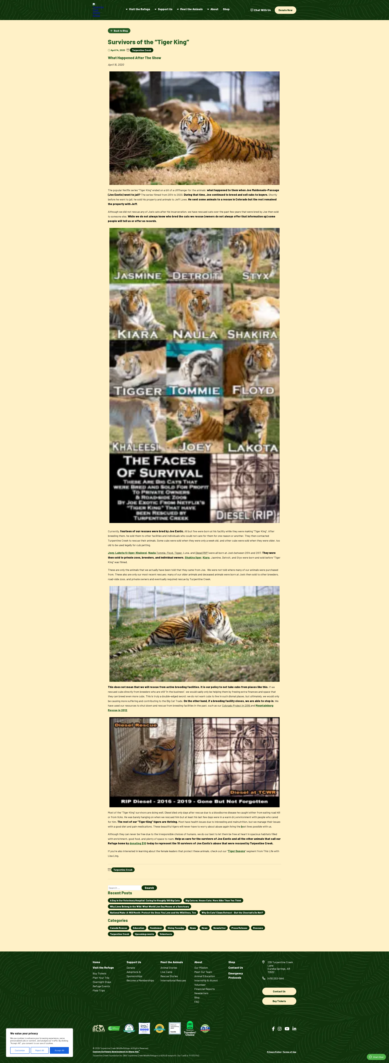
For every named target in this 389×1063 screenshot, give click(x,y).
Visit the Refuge (139, 9)
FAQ (196, 1001)
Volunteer (200, 984)
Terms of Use (289, 1052)
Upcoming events (144, 934)
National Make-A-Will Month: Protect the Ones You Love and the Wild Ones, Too (153, 912)
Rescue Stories (169, 976)
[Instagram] (280, 1028)
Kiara (206, 557)
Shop (226, 9)
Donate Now (286, 10)
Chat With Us (262, 10)
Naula (152, 552)
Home (96, 962)
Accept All (59, 1050)
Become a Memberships (140, 980)
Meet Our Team (203, 972)
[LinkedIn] (294, 1028)
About (214, 9)
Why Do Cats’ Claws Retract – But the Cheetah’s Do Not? (232, 912)
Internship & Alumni (206, 980)
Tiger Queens (236, 851)
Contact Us (235, 967)
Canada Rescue (118, 928)
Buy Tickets (99, 973)
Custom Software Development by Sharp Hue (116, 1051)
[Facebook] (273, 1028)
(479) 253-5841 (276, 978)
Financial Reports (204, 989)
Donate (131, 967)
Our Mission (201, 967)
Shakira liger (193, 557)
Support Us (165, 9)
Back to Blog (121, 30)
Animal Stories (168, 967)
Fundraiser (156, 928)
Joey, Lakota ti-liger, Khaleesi (127, 552)
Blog (196, 997)
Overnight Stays (102, 982)
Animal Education (204, 976)
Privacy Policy (274, 1052)
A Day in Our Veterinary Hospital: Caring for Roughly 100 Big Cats (145, 900)
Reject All (39, 1050)
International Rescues (173, 980)
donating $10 (137, 843)
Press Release (239, 928)
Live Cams (166, 972)
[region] (39, 1042)
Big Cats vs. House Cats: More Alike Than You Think (213, 900)
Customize (20, 1050)
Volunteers (166, 934)
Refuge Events (101, 986)
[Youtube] (287, 1028)
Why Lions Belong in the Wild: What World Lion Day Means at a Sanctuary (149, 906)
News (193, 928)
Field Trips (99, 990)
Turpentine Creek (141, 50)
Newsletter (219, 928)
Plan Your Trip (101, 977)
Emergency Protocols (235, 975)
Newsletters (201, 993)
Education (138, 928)
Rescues (258, 928)
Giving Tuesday (176, 928)
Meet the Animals (191, 9)
